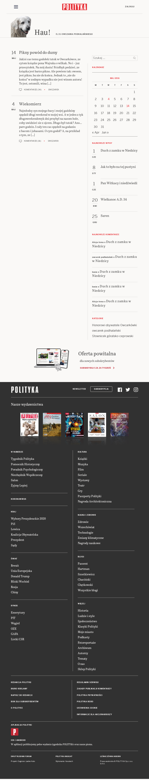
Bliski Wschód (20, 581)
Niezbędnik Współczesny (27, 475)
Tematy (82, 658)
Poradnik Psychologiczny (27, 469)
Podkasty (84, 637)
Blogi (81, 557)
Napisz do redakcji (21, 695)
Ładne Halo (30, 761)
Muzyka (83, 464)
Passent (83, 563)
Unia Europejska (21, 571)
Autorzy (83, 653)
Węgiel (15, 623)
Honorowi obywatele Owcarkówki (114, 325)
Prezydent (17, 540)
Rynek (14, 605)
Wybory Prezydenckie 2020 (28, 518)
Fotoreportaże (87, 642)
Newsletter (79, 389)
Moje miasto (85, 632)
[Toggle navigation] (16, 7)
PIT (13, 618)
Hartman (83, 569)
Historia (83, 610)
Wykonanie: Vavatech (64, 761)
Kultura (82, 452)
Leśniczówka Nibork (110, 756)
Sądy (14, 545)
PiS (13, 524)
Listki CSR (17, 639)
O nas (81, 664)
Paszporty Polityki (89, 496)
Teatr (81, 485)
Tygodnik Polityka (22, 459)
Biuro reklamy (19, 689)
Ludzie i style (86, 616)
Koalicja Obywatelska (24, 534)
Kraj (13, 512)
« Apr (95, 132)
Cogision (21, 761)
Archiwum (84, 648)
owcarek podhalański (106, 331)
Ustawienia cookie (87, 708)
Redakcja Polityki (21, 682)
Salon (14, 480)
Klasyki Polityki (88, 626)
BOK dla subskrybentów (25, 701)
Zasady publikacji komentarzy (94, 689)
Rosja (14, 587)
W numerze (17, 452)
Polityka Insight (64, 756)
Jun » (105, 132)
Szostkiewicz (86, 574)
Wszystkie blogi (88, 590)
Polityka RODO (85, 701)
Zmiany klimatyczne (91, 538)
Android (21, 740)
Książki (82, 459)
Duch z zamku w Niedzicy (111, 243)
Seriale (82, 475)
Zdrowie (83, 522)
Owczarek (53, 89)
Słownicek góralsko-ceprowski (112, 336)
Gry (80, 491)
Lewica (15, 529)
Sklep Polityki (87, 669)
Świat (14, 559)
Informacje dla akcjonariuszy (94, 714)
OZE (14, 628)
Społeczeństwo (87, 621)
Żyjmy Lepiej (19, 485)
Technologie (85, 532)
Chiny (14, 592)
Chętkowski (85, 585)
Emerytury (18, 612)
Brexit (15, 565)
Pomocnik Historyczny (25, 464)
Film (81, 469)
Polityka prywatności (89, 695)
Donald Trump (20, 576)
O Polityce (17, 708)
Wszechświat (86, 527)
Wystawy (83, 480)
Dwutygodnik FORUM (21, 756)
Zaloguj (129, 6)
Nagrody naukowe (89, 543)
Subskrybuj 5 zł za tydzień (95, 368)
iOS (13, 740)
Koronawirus (18, 499)
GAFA (14, 634)
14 (127, 106)
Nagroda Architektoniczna (95, 501)
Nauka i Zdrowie (87, 515)
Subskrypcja (101, 389)
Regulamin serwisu (88, 682)
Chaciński (84, 579)
